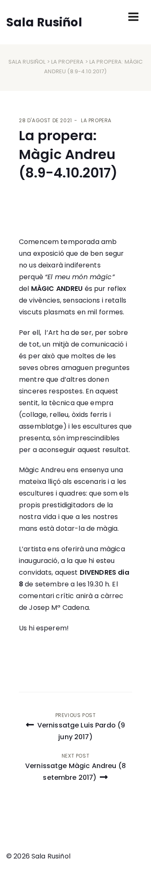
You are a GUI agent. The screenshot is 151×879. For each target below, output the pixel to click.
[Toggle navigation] (133, 16)
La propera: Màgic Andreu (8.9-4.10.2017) (68, 154)
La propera (67, 62)
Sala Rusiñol (27, 62)
